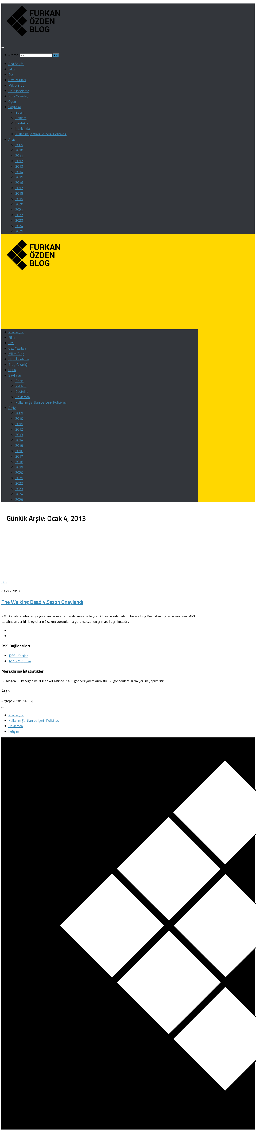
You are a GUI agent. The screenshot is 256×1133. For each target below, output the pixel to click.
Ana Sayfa (16, 63)
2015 (19, 177)
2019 (19, 198)
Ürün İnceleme (18, 90)
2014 (19, 171)
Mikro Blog (16, 85)
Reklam (20, 117)
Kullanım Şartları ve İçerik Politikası (41, 134)
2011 (19, 155)
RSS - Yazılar (18, 655)
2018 (19, 193)
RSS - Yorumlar (20, 661)
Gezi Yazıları (17, 80)
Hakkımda (22, 128)
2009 (19, 144)
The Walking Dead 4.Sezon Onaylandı (42, 602)
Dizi (11, 74)
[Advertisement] (99, 301)
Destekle (21, 123)
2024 (19, 225)
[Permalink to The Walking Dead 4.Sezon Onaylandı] (46, 573)
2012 (19, 161)
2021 (19, 209)
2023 (19, 220)
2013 (19, 166)
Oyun (12, 101)
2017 (19, 188)
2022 (19, 215)
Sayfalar (14, 107)
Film (11, 69)
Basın (19, 112)
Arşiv (12, 139)
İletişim (13, 731)
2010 (19, 150)
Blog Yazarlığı (18, 96)
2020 (19, 204)
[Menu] (2, 47)
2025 (19, 231)
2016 (19, 182)
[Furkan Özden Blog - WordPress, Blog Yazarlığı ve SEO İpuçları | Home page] (32, 37)
